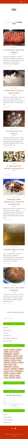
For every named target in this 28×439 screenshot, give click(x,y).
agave (11, 351)
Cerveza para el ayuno (14, 249)
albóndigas (7, 360)
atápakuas (13, 373)
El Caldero (14, 88)
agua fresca (8, 355)
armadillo (16, 366)
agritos (17, 351)
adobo (6, 351)
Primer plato (14, 128)
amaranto (21, 362)
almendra (7, 362)
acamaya (6, 349)
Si (4, 398)
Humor (14, 163)
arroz (21, 368)
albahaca (19, 358)
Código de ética (7, 335)
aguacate (8, 353)
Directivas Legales (7, 341)
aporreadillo (8, 366)
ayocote (11, 375)
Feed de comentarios (8, 419)
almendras (14, 362)
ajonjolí (7, 358)
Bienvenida (5, 327)
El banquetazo (14, 196)
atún (19, 373)
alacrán (13, 358)
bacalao (12, 377)
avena (6, 375)
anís (10, 364)
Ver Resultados (14, 405)
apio (15, 364)
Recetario (14, 47)
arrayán (14, 368)
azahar (6, 377)
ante (6, 364)
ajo (21, 355)
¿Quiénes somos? (7, 330)
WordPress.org (7, 422)
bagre (18, 377)
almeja (19, 360)
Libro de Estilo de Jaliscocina (10, 338)
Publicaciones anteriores (15, 312)
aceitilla (12, 349)
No (4, 402)
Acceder (5, 414)
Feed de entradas (7, 417)
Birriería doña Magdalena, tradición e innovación (14, 202)
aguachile (15, 353)
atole (6, 373)
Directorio (5, 333)
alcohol (13, 360)
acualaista (19, 349)
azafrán (17, 375)
